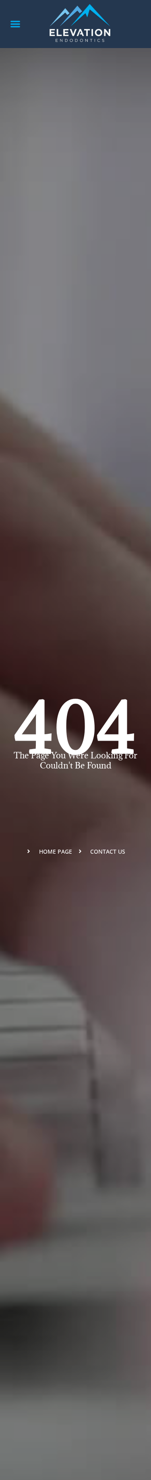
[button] (15, 24)
